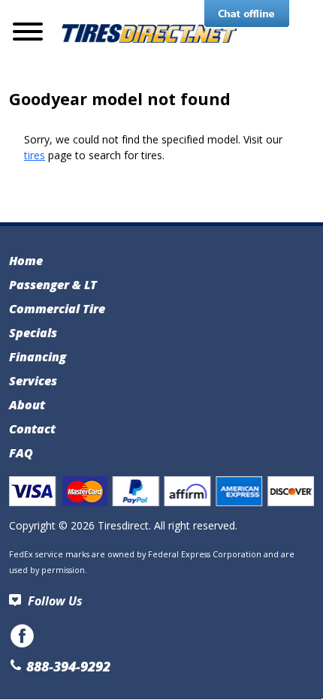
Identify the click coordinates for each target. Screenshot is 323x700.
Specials (33, 332)
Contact (32, 429)
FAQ (21, 453)
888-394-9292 (66, 666)
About (27, 405)
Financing (37, 356)
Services (33, 381)
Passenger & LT (53, 284)
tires (34, 155)
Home (26, 260)
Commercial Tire (57, 308)
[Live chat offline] (247, 14)
